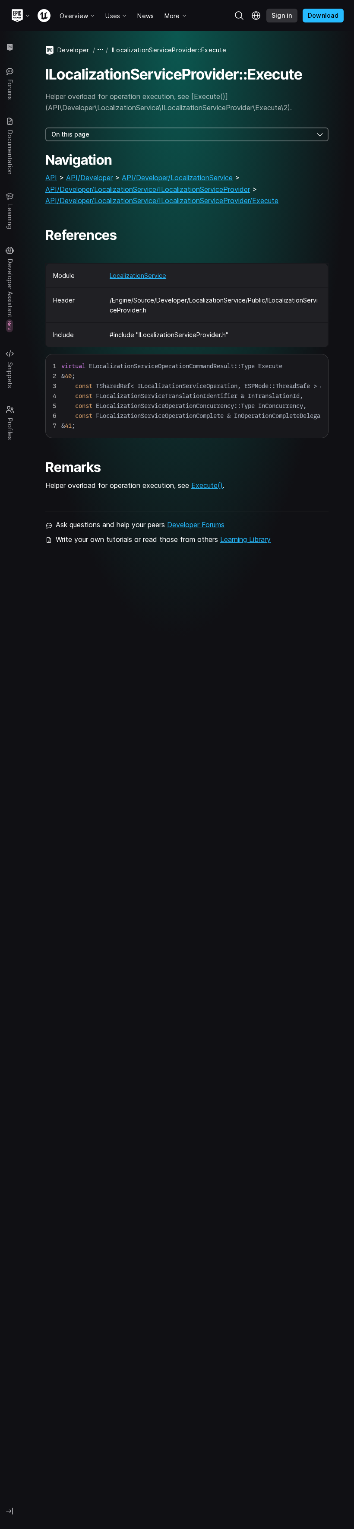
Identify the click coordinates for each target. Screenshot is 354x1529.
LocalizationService (138, 275)
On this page (70, 134)
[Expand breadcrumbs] (100, 50)
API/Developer (89, 177)
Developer (73, 50)
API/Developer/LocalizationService (177, 177)
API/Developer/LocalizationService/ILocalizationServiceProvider (147, 189)
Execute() (207, 485)
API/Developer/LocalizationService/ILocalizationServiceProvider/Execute (161, 200)
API (51, 177)
